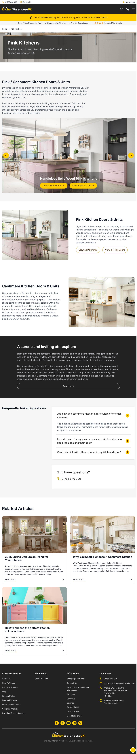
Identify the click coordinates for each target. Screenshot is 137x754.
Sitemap (69, 703)
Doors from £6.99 (52, 185)
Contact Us (70, 683)
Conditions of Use (73, 715)
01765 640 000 (108, 678)
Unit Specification (10, 687)
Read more (10, 576)
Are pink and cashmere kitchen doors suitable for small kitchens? (89, 413)
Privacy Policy (72, 707)
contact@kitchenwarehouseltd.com (117, 683)
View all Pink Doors (115, 249)
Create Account (41, 678)
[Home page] (17, 9)
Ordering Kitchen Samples (13, 713)
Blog (4, 691)
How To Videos (8, 683)
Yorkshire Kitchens (10, 709)
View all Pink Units (88, 249)
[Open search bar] (121, 9)
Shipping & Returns (74, 678)
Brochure (70, 694)
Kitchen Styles (8, 696)
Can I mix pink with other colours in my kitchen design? (89, 449)
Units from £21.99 (81, 185)
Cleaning (69, 698)
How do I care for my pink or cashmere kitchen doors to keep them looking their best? (89, 438)
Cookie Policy (71, 711)
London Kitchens (9, 700)
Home (4, 29)
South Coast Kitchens (11, 704)
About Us (6, 678)
